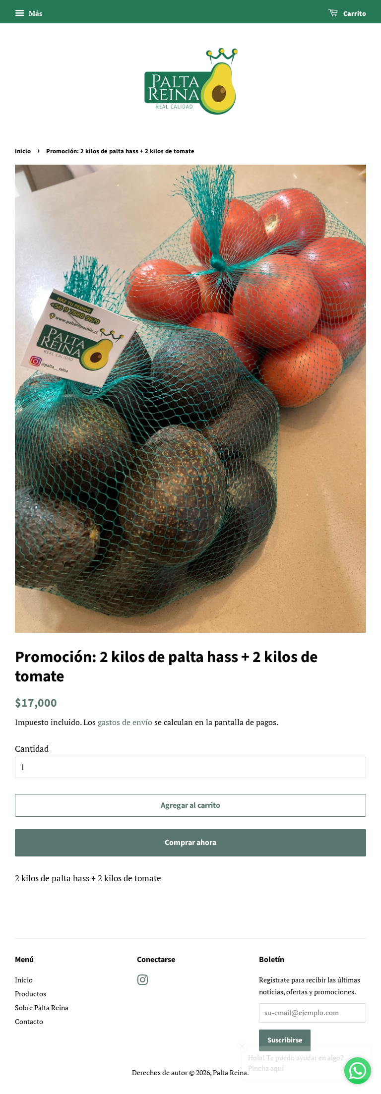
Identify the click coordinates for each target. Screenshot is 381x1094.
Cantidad (32, 748)
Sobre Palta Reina (41, 1007)
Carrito (354, 14)
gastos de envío (125, 722)
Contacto (29, 1021)
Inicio (23, 151)
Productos (30, 993)
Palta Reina (230, 1072)
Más (34, 13)
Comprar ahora (190, 842)
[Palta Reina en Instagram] (142, 981)
